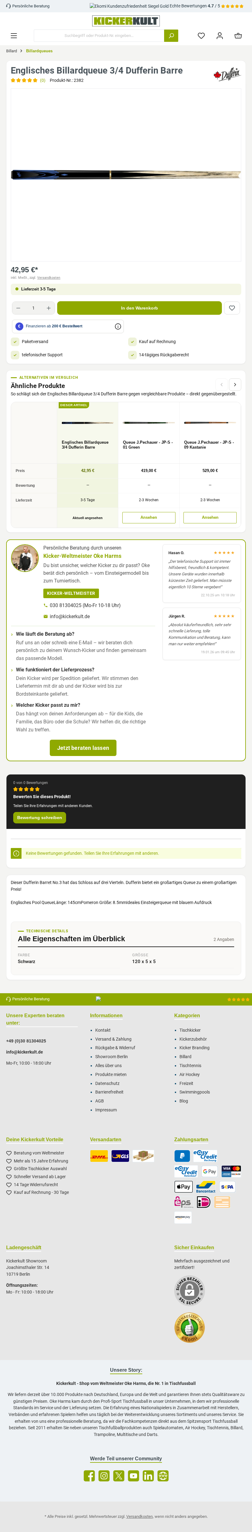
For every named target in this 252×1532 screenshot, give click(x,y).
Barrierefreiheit (109, 1092)
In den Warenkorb (139, 308)
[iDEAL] (204, 1202)
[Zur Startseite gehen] (126, 20)
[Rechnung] (205, 1156)
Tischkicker (190, 1030)
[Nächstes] (235, 384)
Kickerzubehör (193, 1039)
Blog (183, 1101)
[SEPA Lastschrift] (227, 1187)
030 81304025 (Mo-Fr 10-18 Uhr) (85, 605)
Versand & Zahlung (113, 1039)
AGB (99, 1101)
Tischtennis (190, 1065)
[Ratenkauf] (186, 1171)
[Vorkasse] (222, 1202)
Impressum (106, 1110)
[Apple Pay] (183, 1187)
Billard (185, 1056)
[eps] (184, 1202)
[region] (126, 174)
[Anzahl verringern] (18, 308)
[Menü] (14, 36)
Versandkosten (48, 278)
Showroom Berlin (111, 1056)
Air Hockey (189, 1074)
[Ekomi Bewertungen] (192, 1330)
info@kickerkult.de (70, 616)
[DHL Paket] (99, 1156)
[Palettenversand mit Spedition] (143, 1156)
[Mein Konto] (219, 36)
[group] (126, 175)
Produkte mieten (111, 1074)
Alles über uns (108, 1065)
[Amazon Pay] (183, 1217)
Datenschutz (107, 1083)
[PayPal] (182, 1156)
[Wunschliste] (201, 36)
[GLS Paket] (120, 1156)
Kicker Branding (194, 1047)
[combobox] (99, 36)
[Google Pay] (209, 1171)
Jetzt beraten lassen (83, 748)
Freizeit (186, 1083)
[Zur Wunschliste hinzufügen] (232, 308)
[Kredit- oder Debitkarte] (231, 1171)
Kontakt (103, 1030)
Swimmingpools (194, 1092)
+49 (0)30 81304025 (26, 1040)
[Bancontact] (206, 1187)
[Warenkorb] (238, 36)
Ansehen (148, 517)
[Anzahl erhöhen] (49, 308)
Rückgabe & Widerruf (115, 1047)
